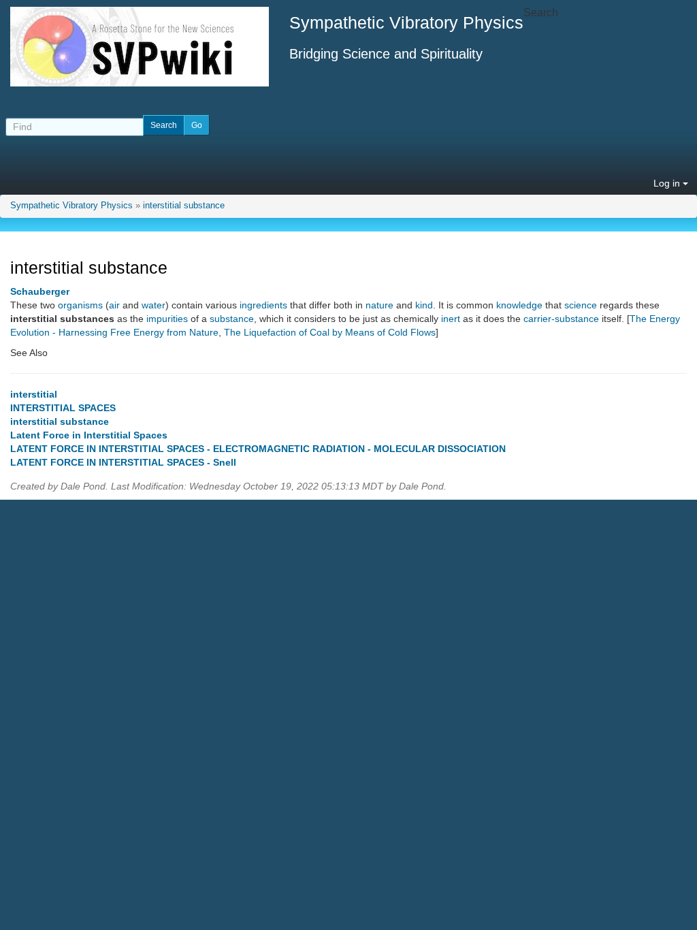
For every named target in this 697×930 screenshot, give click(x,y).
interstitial (33, 394)
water (153, 305)
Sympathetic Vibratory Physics (71, 205)
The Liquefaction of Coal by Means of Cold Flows (330, 332)
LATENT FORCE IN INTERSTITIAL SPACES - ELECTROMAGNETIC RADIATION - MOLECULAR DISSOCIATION (258, 448)
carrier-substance (561, 318)
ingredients (263, 305)
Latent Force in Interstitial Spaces (88, 435)
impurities (167, 318)
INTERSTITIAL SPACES (63, 407)
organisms (80, 305)
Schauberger (39, 291)
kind (424, 305)
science (580, 305)
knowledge (519, 305)
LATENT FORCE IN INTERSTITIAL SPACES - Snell (123, 462)
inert (450, 318)
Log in (668, 183)
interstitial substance (184, 205)
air (114, 305)
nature (379, 305)
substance (232, 318)
